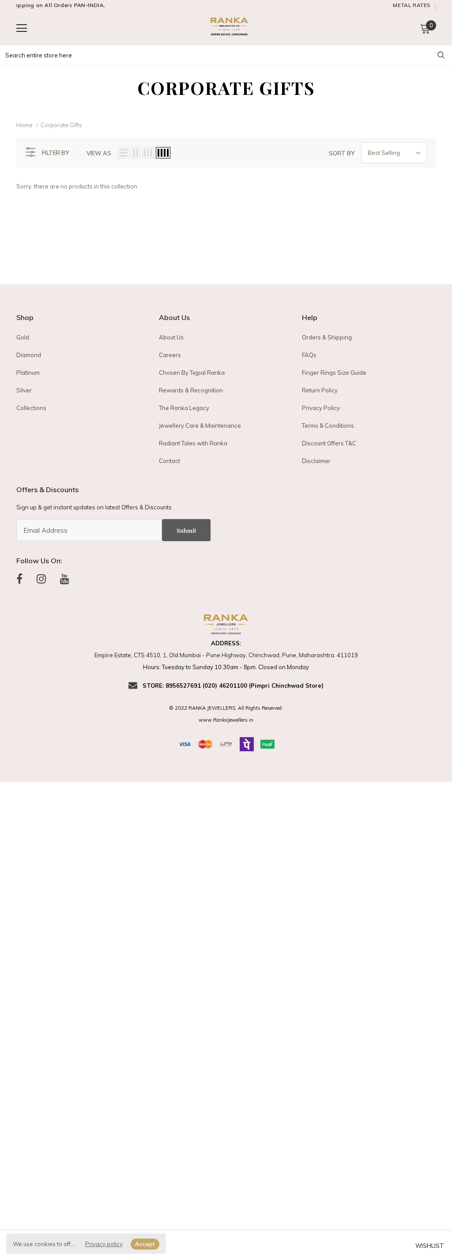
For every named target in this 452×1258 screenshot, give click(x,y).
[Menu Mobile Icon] (21, 28)
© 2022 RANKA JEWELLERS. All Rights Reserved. (226, 708)
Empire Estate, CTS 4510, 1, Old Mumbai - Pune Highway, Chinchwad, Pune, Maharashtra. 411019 (226, 655)
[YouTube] (64, 578)
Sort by (341, 153)
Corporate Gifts (61, 124)
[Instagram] (41, 578)
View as (99, 153)
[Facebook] (19, 578)
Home (24, 124)
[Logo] (228, 27)
